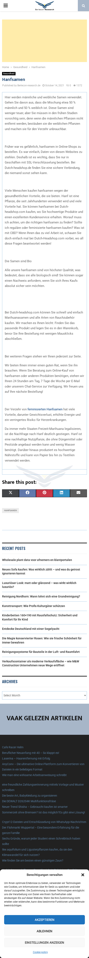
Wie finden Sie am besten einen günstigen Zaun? (32, 860)
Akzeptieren (44, 920)
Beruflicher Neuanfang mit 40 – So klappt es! (30, 752)
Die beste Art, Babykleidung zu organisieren (29, 795)
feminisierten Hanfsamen (45, 409)
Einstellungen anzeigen (44, 943)
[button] (83, 875)
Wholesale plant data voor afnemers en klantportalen (37, 560)
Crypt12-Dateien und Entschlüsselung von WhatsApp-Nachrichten (44, 822)
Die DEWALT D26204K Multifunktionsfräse (29, 801)
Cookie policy (40, 952)
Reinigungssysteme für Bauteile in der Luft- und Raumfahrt (41, 651)
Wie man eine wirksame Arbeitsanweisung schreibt (34, 775)
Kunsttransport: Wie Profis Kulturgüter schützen (33, 606)
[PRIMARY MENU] (5, 5)
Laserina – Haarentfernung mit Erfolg (26, 758)
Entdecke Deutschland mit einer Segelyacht (30, 628)
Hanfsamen (10, 510)
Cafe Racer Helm (12, 747)
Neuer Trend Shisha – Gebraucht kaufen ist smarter (35, 806)
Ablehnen (44, 931)
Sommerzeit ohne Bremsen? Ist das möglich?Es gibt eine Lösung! (43, 812)
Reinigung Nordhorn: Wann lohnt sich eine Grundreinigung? (41, 596)
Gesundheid (8, 73)
